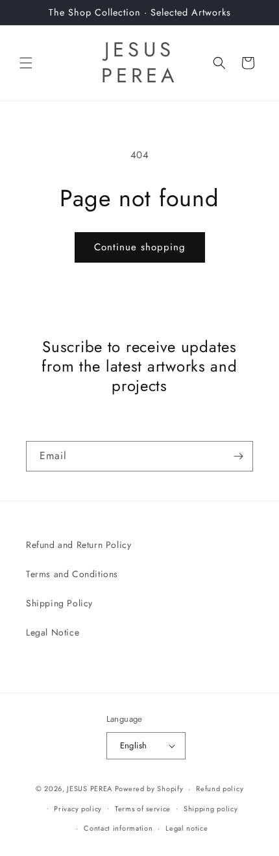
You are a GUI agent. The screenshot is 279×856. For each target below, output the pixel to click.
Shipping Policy (59, 603)
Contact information (118, 828)
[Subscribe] (238, 456)
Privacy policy (78, 808)
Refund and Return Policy (78, 544)
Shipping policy (211, 808)
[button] (26, 63)
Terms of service (143, 808)
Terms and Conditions (72, 573)
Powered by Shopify (149, 788)
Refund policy (219, 788)
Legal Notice (52, 632)
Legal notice (186, 828)
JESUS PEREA (89, 788)
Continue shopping (140, 247)
